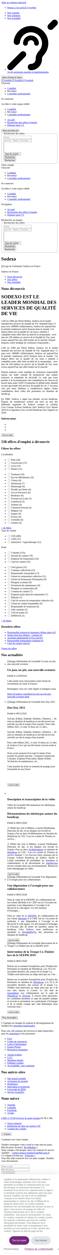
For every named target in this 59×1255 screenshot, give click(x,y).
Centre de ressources (17, 1041)
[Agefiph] (17, 80)
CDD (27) (16, 539)
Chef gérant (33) (19, 567)
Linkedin (11, 1107)
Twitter (10, 1113)
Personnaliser (11, 1249)
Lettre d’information (16, 1044)
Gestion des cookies (16, 1128)
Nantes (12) (16, 469)
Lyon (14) (15, 466)
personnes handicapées (24, 1025)
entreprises (14, 1033)
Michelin (22, 918)
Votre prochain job (10, 130)
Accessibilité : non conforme (20, 1065)
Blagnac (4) (16, 510)
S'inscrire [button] (5, 83)
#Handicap (38, 982)
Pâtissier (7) (16, 597)
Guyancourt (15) (19, 463)
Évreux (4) (16, 516)
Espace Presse (14, 1047)
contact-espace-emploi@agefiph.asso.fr (30, 1153)
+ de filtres (6, 528)
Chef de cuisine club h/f (18, 643)
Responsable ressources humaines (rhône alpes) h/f (31, 632)
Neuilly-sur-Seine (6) (21, 489)
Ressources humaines (17, 1049)
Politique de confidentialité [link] (39, 1249)
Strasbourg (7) (18, 483)
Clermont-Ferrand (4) (21, 507)
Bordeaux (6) (17, 495)
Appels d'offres (14, 1054)
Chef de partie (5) (19, 612)
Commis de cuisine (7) (21, 591)
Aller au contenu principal (13, 2)
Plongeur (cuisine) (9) (21, 582)
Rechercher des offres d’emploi (22, 122)
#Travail (26, 995)
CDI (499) (16, 536)
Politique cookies (15, 1063)
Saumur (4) (16, 504)
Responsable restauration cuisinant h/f (25, 640)
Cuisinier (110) (18, 552)
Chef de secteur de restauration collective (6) (32, 600)
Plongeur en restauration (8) (24, 588)
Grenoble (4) (17, 519)
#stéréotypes (52, 863)
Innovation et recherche (18, 1086)
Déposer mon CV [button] (15, 125)
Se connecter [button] (7, 99)
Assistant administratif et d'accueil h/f (25, 638)
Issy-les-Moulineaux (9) (22, 477)
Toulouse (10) (17, 474)
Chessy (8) (16, 480)
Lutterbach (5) (18, 501)
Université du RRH (16, 1089)
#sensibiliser (13, 993)
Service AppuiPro (15, 1092)
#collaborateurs (36, 849)
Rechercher (10, 160)
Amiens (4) (16, 522)
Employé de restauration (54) (25, 558)
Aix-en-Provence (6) (20, 492)
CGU (10, 1057)
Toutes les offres (9, 648)
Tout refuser (41, 1240)
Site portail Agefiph (16, 1078)
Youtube (11, 1105)
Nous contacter (14, 1123)
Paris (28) (15, 460)
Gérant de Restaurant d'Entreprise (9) (28, 579)
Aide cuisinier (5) (19, 609)
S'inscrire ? (30, 1155)
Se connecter (8, 1173)
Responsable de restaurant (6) (25, 606)
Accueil (11, 119)
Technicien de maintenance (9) (25, 585)
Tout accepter (19, 1240)
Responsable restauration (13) (25, 573)
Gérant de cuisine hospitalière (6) (26, 603)
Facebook (12, 1110)
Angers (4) (16, 513)
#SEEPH (32, 915)
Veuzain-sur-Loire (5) (21, 498)
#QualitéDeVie (29, 932)
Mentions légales (15, 1060)
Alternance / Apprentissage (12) (26, 542)
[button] (11, 88)
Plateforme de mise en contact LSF (24, 1126)
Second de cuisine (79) (22, 555)
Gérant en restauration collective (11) (28, 576)
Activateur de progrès (17, 1081)
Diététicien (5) (18, 615)
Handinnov (12, 1084)
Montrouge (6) (18, 486)
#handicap (12, 852)
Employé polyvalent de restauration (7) (29, 594)
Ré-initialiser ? (31, 1147)
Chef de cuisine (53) (20, 561)
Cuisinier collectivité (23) (23, 570)
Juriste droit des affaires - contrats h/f (24, 635)
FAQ (9, 1038)
